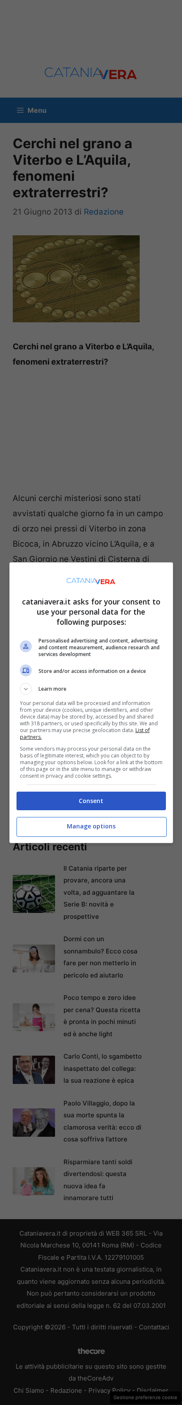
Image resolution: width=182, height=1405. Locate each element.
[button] (91, 689)
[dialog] (91, 702)
